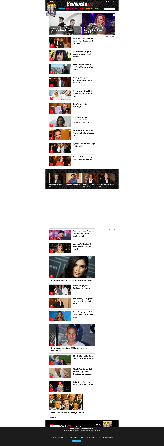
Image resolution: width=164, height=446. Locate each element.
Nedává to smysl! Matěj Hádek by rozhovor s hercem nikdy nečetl (83, 301)
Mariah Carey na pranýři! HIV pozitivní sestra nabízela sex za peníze (83, 314)
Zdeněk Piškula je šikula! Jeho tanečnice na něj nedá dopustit (83, 357)
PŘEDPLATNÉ (76, 426)
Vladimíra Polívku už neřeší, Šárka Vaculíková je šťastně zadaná (82, 246)
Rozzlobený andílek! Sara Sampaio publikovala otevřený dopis (72, 280)
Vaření (97, 9)
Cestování (89, 9)
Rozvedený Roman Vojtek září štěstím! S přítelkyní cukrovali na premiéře (83, 41)
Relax (82, 9)
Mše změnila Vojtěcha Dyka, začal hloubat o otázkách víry (82, 158)
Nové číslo (51, 2)
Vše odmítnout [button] (86, 441)
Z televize (69, 9)
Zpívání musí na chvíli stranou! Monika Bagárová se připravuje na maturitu (83, 133)
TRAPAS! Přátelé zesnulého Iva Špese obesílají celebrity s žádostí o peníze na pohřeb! (83, 371)
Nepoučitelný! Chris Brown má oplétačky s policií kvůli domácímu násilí (83, 233)
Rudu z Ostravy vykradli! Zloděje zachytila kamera (81, 287)
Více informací (83, 433)
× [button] (162, 428)
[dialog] (82, 436)
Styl (76, 9)
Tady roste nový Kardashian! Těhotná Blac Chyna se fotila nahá (82, 93)
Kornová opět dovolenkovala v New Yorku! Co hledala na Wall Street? (83, 67)
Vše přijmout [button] (77, 441)
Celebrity (61, 9)
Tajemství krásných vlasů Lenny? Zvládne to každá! (84, 145)
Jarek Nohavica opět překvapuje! (80, 105)
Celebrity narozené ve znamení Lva (73, 184)
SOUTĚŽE (84, 426)
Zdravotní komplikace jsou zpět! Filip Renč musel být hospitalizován (69, 349)
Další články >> (53, 417)
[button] (82, 434)
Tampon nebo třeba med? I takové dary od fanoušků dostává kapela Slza (62, 30)
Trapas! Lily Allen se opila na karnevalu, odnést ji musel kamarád (82, 54)
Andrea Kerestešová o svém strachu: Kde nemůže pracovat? (83, 383)
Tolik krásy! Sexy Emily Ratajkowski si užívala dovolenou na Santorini (81, 120)
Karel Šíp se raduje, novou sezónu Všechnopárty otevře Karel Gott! (82, 80)
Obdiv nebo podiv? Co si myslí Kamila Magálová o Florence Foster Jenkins (93, 30)
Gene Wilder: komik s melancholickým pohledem (68, 413)
